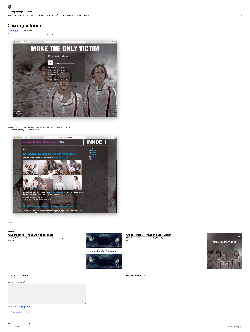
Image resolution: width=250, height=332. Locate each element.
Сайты (21, 222)
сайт (16, 30)
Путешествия (35, 15)
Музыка (26, 15)
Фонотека (18, 15)
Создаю (26, 222)
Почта (13, 327)
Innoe (16, 222)
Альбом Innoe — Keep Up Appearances (30, 234)
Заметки (11, 15)
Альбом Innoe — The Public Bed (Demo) (18, 275)
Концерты (44, 15)
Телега (19, 327)
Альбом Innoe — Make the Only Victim (148, 234)
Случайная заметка (82, 15)
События (52, 15)
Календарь (68, 15)
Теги (60, 15)
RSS (9, 327)
